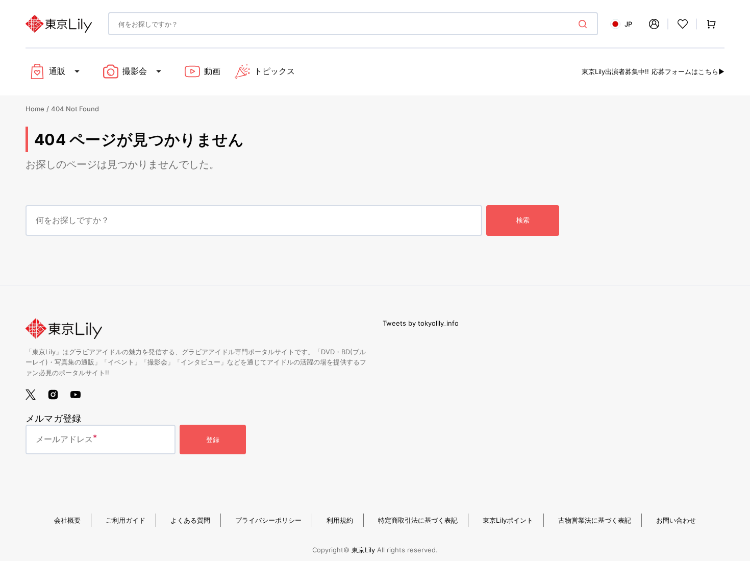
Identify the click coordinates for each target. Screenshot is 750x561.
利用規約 (340, 520)
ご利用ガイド (125, 520)
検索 (523, 220)
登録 (212, 439)
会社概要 (67, 520)
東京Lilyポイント (508, 520)
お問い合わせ (676, 520)
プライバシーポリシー (268, 520)
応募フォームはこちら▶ (688, 71)
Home (35, 109)
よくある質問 (190, 520)
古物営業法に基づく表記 (594, 520)
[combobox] (353, 23)
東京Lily (363, 550)
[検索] (584, 24)
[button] (654, 24)
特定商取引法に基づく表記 (418, 520)
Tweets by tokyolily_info (421, 323)
